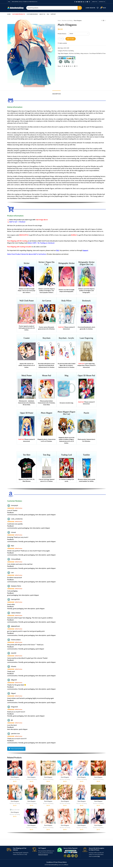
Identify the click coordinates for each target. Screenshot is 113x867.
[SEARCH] (80, 8)
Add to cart (70, 38)
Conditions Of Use (51, 862)
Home (59, 20)
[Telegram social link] (87, 2)
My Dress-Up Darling (67, 20)
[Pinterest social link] (81, 2)
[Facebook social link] (75, 2)
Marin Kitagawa (64, 53)
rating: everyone (84, 53)
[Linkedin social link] (83, 2)
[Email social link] (79, 2)
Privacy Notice (62, 862)
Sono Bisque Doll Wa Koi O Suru (97, 53)
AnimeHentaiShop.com (55, 864)
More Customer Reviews (17, 748)
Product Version (62, 33)
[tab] (56, 93)
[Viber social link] (89, 2)
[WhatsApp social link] (85, 2)
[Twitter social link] (77, 2)
